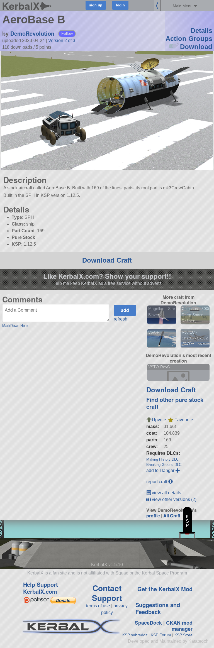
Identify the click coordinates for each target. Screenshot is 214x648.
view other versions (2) (173, 499)
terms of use (98, 605)
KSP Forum (161, 635)
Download (196, 46)
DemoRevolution (32, 33)
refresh (120, 319)
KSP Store (183, 635)
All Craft (171, 515)
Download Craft (107, 260)
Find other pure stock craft (174, 402)
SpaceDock (148, 622)
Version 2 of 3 (61, 40)
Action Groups (189, 38)
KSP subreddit (134, 635)
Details (201, 30)
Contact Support (107, 592)
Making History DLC (162, 459)
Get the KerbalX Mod (165, 589)
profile (153, 515)
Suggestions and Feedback (157, 608)
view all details (166, 492)
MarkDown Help (15, 326)
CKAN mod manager (179, 626)
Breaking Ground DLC (163, 465)
